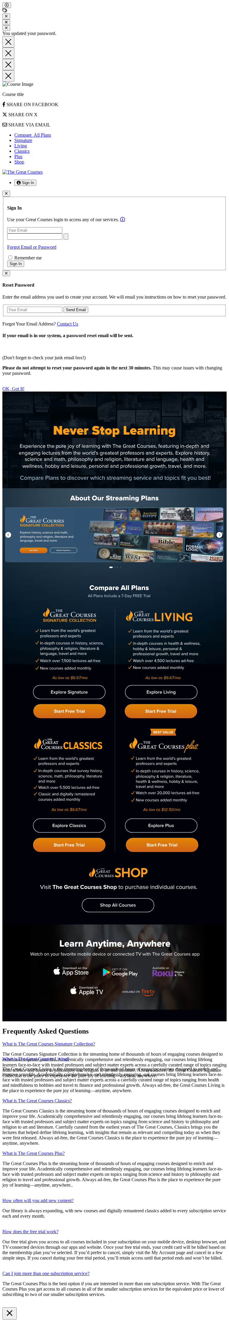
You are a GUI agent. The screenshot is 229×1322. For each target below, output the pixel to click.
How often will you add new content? (38, 1200)
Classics (22, 151)
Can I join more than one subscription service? (45, 1273)
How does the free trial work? (30, 1231)
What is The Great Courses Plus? (33, 1153)
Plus (18, 156)
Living (20, 145)
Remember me (27, 257)
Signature (23, 140)
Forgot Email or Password (31, 247)
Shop (19, 161)
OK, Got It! (13, 388)
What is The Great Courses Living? (35, 1058)
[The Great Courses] (22, 172)
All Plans (32, 134)
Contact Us (67, 323)
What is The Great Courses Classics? (37, 1100)
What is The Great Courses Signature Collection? (48, 1043)
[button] (25, 183)
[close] (6, 5)
